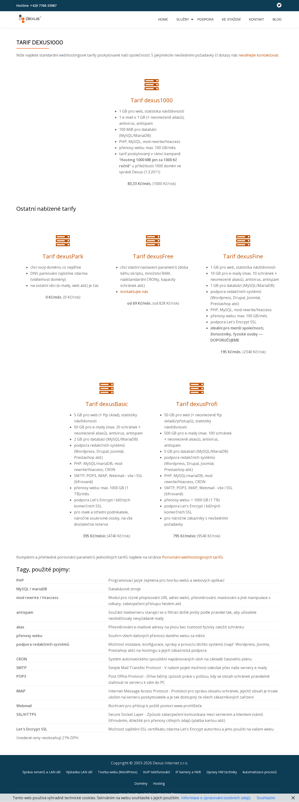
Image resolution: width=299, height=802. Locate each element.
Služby (182, 19)
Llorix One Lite (129, 766)
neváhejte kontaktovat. (258, 55)
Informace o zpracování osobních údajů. (216, 797)
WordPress (172, 766)
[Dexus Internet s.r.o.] (30, 19)
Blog (277, 19)
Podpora (205, 19)
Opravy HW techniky (221, 744)
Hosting (159, 755)
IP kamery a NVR (188, 744)
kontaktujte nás (134, 277)
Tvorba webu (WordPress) (117, 744)
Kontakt (256, 19)
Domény (140, 755)
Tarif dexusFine (243, 242)
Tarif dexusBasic (106, 380)
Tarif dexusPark (63, 242)
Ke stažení (231, 19)
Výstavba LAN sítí (79, 744)
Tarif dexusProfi (196, 380)
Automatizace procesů (259, 744)
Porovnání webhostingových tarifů (192, 529)
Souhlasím (266, 797)
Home (163, 19)
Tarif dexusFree (153, 242)
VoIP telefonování (156, 744)
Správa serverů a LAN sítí (41, 744)
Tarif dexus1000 (152, 95)
